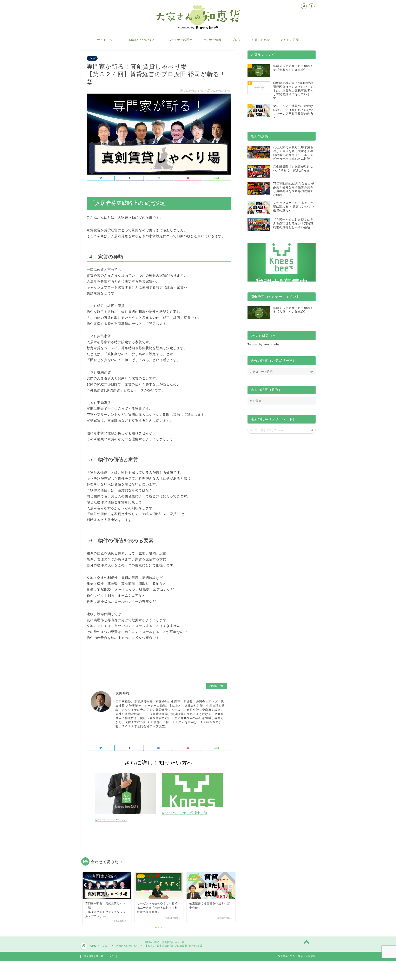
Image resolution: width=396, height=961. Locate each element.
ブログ (236, 40)
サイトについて (108, 40)
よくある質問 (289, 40)
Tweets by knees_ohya (265, 344)
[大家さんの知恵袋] (198, 28)
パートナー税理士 (180, 40)
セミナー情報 (212, 40)
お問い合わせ (260, 40)
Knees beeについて (143, 40)
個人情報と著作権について (98, 956)
